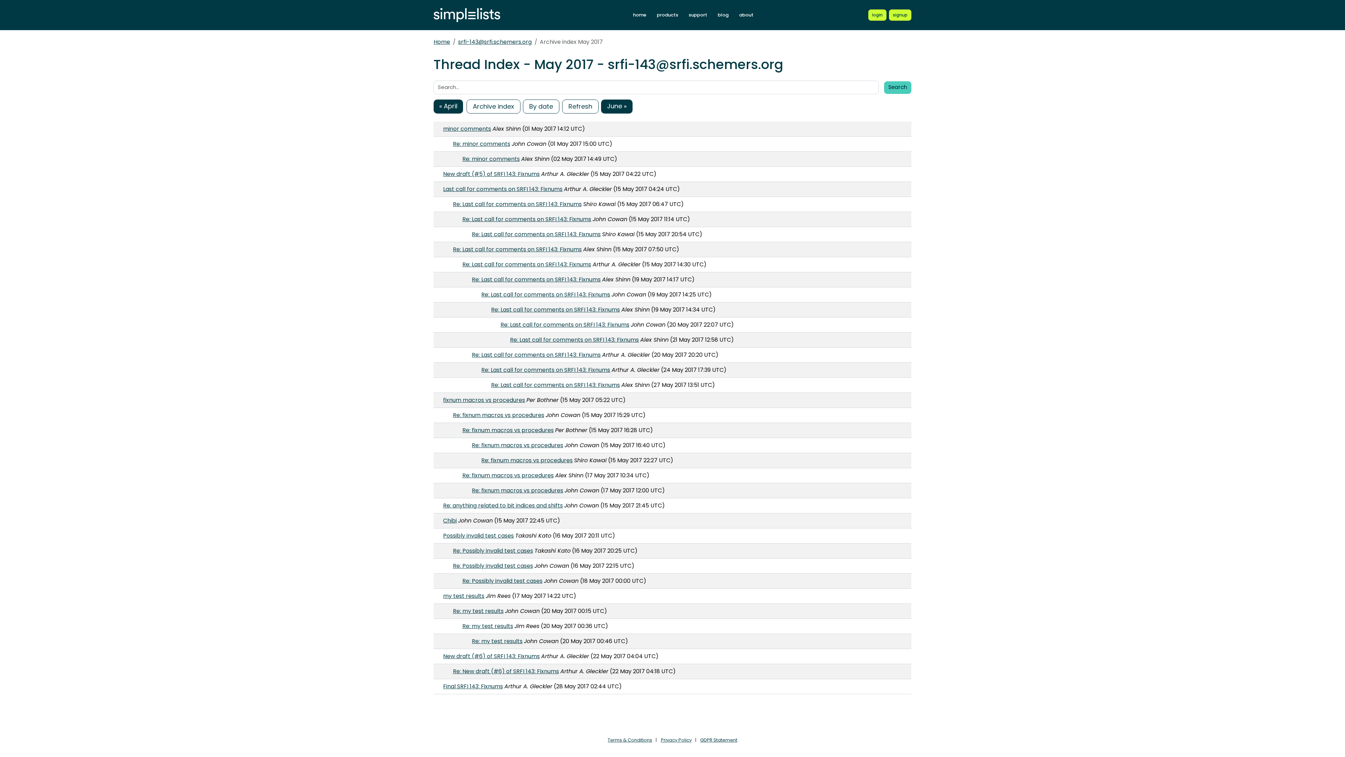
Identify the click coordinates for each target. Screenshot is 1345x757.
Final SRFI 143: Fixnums (473, 686)
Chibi (450, 521)
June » (617, 106)
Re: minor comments (481, 144)
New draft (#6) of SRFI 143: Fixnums (491, 656)
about (746, 15)
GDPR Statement (718, 740)
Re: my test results (478, 611)
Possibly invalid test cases (478, 536)
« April (448, 106)
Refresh (580, 106)
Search (897, 87)
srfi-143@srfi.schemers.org (495, 42)
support (698, 15)
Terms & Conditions (630, 740)
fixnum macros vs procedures (484, 400)
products (667, 15)
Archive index (493, 106)
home (639, 15)
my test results (463, 596)
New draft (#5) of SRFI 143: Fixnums (491, 174)
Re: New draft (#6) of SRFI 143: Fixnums (506, 671)
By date (541, 106)
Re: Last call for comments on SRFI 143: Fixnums (517, 204)
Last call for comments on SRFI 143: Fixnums (503, 189)
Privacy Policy (676, 740)
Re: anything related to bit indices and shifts (503, 506)
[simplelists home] (467, 15)
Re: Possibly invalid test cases (493, 551)
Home (442, 42)
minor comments (467, 129)
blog (723, 15)
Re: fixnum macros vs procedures (498, 415)
